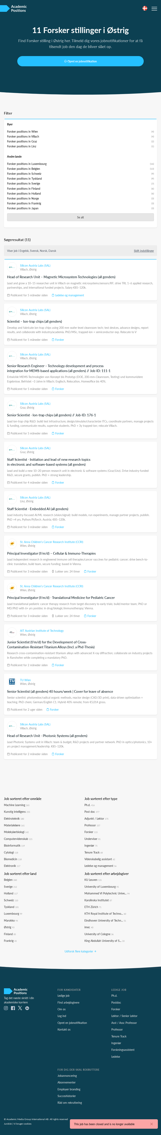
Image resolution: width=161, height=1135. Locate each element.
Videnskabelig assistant (99, 859)
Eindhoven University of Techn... (105, 920)
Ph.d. (89, 805)
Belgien (10, 880)
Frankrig (10, 941)
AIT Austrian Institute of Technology (42, 631)
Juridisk (8, 1123)
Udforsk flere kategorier (79, 951)
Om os (62, 1009)
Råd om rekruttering (70, 1103)
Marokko (11, 920)
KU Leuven (93, 880)
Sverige (10, 886)
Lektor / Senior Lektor (124, 1016)
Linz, (23, 501)
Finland (10, 934)
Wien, (24, 546)
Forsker (59, 340)
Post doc (91, 812)
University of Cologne (98, 934)
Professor (92, 825)
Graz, (23, 407)
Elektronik (12, 866)
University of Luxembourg (101, 886)
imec (88, 927)
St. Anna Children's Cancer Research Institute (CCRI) (51, 542)
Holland (11, 893)
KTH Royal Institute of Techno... (105, 913)
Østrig (33, 269)
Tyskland (11, 907)
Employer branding (69, 1089)
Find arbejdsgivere (68, 1002)
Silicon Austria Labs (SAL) (35, 265)
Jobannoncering (67, 1076)
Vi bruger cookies (22, 1123)
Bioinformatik (14, 845)
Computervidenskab (18, 839)
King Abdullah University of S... (104, 941)
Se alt (80, 217)
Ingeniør (90, 845)
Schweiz (11, 900)
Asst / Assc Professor (124, 1023)
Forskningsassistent (122, 1050)
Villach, (24, 269)
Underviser (92, 839)
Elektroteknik (14, 818)
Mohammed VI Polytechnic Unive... (107, 893)
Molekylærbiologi (16, 832)
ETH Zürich (92, 907)
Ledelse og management (69, 295)
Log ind (62, 1016)
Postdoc (116, 1002)
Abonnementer (67, 1082)
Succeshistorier (67, 1096)
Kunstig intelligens (17, 812)
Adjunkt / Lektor (96, 818)
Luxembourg (13, 913)
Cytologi (11, 852)
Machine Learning (16, 805)
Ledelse (115, 1056)
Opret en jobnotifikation (82, 61)
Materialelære (14, 825)
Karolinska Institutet (98, 900)
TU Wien (25, 680)
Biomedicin (13, 859)
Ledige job (64, 995)
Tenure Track (93, 852)
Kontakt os (64, 1029)
